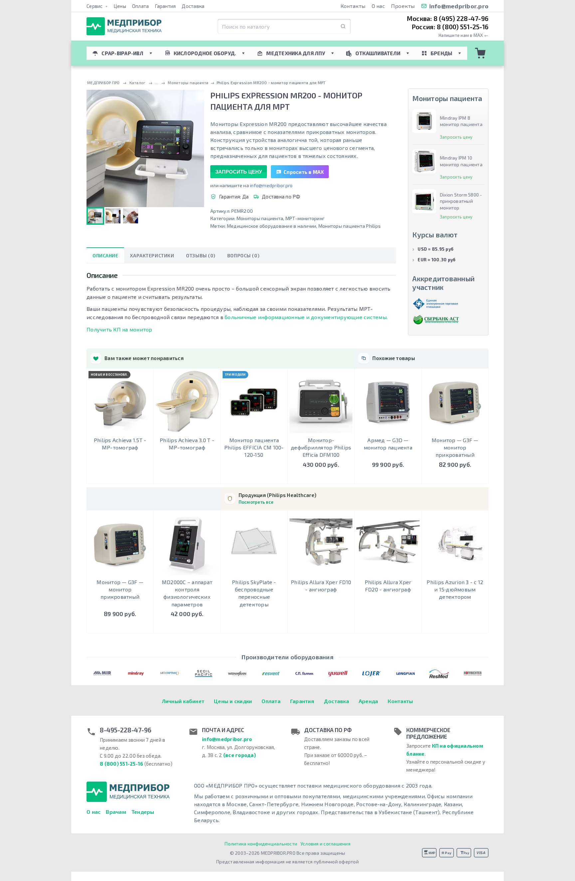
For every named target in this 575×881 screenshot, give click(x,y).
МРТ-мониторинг (305, 218)
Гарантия (165, 6)
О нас (378, 6)
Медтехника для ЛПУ (295, 53)
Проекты (403, 6)
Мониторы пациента (260, 218)
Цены (119, 6)
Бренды (442, 53)
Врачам (116, 812)
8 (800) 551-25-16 (121, 764)
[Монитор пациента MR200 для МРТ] (113, 216)
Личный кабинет (183, 701)
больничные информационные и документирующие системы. (306, 317)
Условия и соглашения (325, 843)
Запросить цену (238, 172)
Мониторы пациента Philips (349, 226)
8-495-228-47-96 (125, 730)
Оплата (140, 6)
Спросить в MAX (304, 172)
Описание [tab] (105, 255)
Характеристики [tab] (152, 255)
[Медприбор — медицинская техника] (124, 26)
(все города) (239, 755)
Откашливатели (377, 53)
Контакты (353, 6)
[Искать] (343, 26)
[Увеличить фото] (145, 148)
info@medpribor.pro (459, 6)
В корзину (320, 477)
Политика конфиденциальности (261, 843)
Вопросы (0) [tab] (243, 255)
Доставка (193, 6)
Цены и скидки (233, 701)
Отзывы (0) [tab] (200, 255)
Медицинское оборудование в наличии (271, 226)
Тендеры (142, 812)
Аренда (368, 701)
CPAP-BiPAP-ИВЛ (122, 53)
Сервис (95, 6)
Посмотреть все (256, 502)
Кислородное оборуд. (205, 53)
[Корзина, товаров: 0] (480, 53)
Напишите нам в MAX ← (463, 35)
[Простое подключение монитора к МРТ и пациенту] (130, 216)
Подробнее (120, 477)
